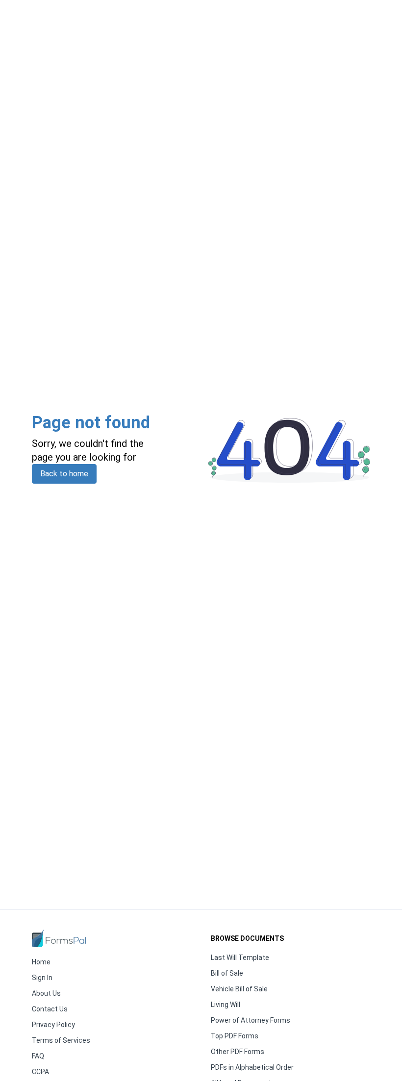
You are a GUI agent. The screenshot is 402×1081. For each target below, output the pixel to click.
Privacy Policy (53, 1025)
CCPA (40, 1072)
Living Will (225, 1004)
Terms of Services (61, 1040)
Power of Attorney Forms (250, 1020)
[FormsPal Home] (59, 938)
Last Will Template (240, 957)
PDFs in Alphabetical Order (252, 1067)
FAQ (38, 1056)
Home (41, 962)
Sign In (42, 978)
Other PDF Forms (237, 1052)
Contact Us (50, 1009)
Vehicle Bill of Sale (239, 989)
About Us (46, 993)
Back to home (64, 473)
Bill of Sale (227, 973)
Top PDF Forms (234, 1036)
